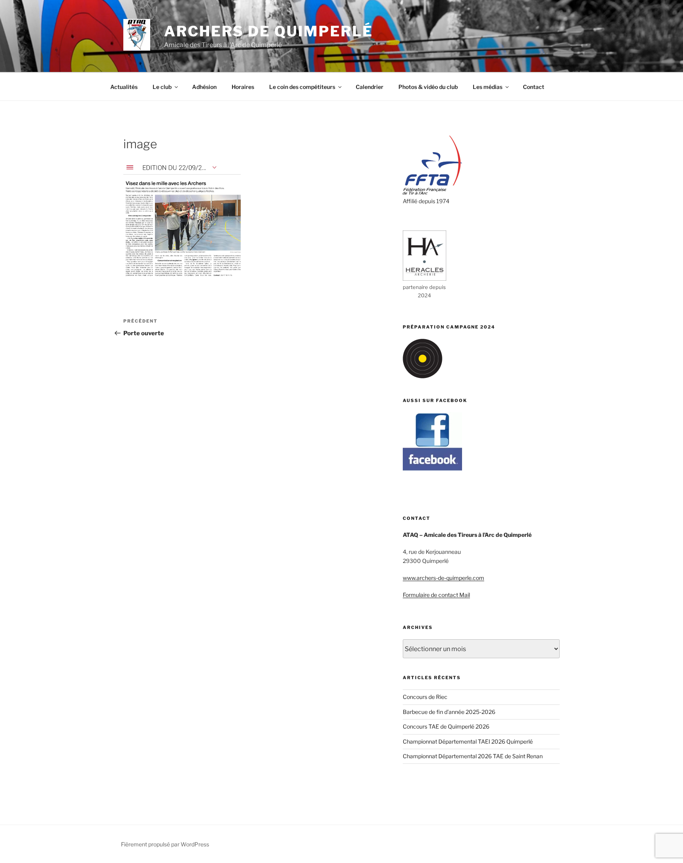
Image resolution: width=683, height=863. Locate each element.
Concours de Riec (425, 696)
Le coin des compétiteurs (302, 86)
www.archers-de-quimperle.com (443, 577)
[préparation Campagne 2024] (422, 376)
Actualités (124, 86)
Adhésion (204, 86)
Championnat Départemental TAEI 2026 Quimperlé (468, 741)
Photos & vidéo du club (428, 86)
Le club (162, 86)
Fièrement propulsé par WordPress (165, 844)
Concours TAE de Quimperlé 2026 (446, 726)
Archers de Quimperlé (268, 31)
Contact (533, 86)
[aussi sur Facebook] (432, 469)
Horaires (243, 86)
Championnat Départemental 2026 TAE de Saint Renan (473, 756)
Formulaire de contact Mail (436, 594)
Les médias (487, 86)
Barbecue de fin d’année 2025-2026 (449, 711)
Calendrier (369, 86)
